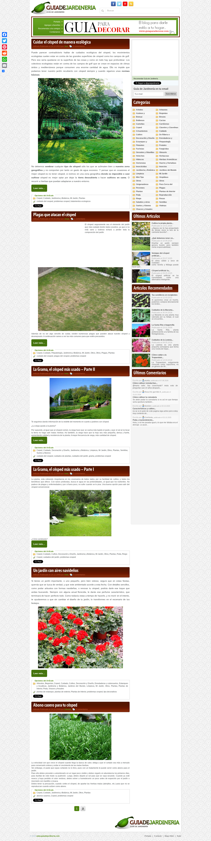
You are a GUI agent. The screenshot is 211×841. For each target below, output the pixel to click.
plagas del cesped (62, 356)
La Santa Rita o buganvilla (163, 325)
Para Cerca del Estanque (165, 185)
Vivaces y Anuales (56, 689)
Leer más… (39, 188)
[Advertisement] (57, 244)
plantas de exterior (62, 692)
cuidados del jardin (80, 456)
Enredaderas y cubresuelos (106, 683)
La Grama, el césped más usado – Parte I (63, 469)
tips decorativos (110, 692)
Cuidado (47, 198)
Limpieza (93, 450)
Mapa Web (169, 836)
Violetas (162, 206)
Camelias (140, 124)
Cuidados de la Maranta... (163, 310)
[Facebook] (4, 34)
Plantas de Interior (78, 692)
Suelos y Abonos (44, 453)
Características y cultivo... (144, 409)
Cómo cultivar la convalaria (145, 397)
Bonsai (139, 117)
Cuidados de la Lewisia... (162, 340)
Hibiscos (140, 159)
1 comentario (79, 219)
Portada (57, 22)
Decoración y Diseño (61, 450)
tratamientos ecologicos (81, 201)
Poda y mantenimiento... (143, 420)
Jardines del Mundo (76, 686)
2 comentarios (79, 46)
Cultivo (54, 554)
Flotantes (140, 145)
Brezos (162, 117)
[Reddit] (4, 53)
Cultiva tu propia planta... (162, 223)
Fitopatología (56, 353)
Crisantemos (142, 131)
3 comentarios (79, 373)
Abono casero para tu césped (55, 705)
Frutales (163, 145)
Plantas (82, 198)
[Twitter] (4, 41)
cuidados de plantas (62, 456)
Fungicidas (164, 149)
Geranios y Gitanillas (145, 152)
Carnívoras (164, 124)
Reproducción (165, 195)
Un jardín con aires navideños (55, 570)
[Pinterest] (4, 47)
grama (91, 456)
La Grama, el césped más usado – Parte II (64, 369)
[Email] (4, 65)
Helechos (140, 156)
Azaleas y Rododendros (142, 114)
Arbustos (40, 683)
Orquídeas (163, 177)
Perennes (140, 188)
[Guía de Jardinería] (63, 8)
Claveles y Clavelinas (168, 127)
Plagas (104, 353)
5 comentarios (79, 474)
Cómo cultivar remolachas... (145, 383)
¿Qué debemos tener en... (163, 238)
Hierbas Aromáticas (168, 159)
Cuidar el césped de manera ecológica (62, 42)
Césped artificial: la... (161, 271)
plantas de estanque (45, 692)
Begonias (49, 683)
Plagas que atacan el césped (54, 214)
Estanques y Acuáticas (141, 143)
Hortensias (141, 163)
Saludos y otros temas (143, 203)
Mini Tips (140, 177)
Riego (124, 554)
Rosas (162, 198)
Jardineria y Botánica (60, 198)
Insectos (163, 166)
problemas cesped (62, 201)
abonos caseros (43, 796)
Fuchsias (140, 149)
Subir (179, 836)
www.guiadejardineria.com (48, 836)
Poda (119, 554)
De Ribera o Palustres (164, 136)
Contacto (158, 836)
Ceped (39, 198)
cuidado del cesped (45, 201)
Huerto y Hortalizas (167, 163)
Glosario (163, 152)
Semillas (124, 450)
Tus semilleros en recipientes (164, 295)
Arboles (139, 110)
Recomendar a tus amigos (49, 28)
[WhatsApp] (4, 59)
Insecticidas (141, 166)
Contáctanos (55, 32)
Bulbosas (140, 120)
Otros (93, 353)
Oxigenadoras (142, 184)
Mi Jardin (74, 198)
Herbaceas (164, 156)
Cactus (162, 120)
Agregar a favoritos (52, 25)
